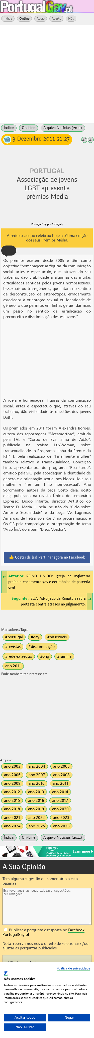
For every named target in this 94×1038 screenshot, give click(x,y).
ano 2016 (36, 800)
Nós (71, 18)
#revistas (13, 646)
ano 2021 (12, 817)
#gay (35, 637)
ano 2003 (12, 766)
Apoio (41, 18)
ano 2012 (12, 792)
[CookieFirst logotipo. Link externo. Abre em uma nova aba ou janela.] (6, 973)
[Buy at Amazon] (47, 856)
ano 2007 (37, 775)
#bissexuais (57, 637)
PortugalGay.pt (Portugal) (47, 224)
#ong (44, 656)
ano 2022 (36, 817)
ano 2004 (37, 766)
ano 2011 (13, 666)
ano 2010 (37, 783)
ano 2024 (12, 826)
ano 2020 (60, 809)
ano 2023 (61, 817)
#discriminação (42, 646)
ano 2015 (12, 800)
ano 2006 (12, 775)
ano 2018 (12, 809)
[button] (8, 251)
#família (64, 656)
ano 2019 (36, 809)
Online (24, 18)
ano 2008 (61, 775)
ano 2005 (61, 766)
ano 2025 (37, 826)
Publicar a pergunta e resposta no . (43, 932)
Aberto (56, 18)
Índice (8, 18)
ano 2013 (36, 792)
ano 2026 (61, 826)
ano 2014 (60, 792)
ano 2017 (60, 800)
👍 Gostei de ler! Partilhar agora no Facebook (47, 558)
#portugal (14, 637)
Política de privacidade (73, 968)
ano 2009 (12, 783)
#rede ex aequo (18, 656)
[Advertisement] (47, 74)
